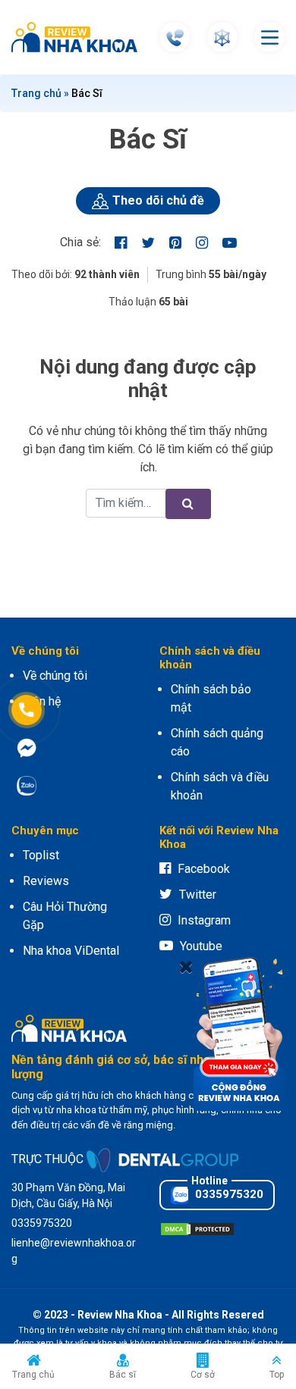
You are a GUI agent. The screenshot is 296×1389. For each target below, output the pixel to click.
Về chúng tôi (55, 675)
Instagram (204, 920)
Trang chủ (36, 93)
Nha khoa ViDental (71, 950)
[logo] (78, 37)
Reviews (46, 881)
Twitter (197, 894)
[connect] (222, 37)
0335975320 (227, 1194)
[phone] (175, 37)
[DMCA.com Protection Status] (197, 1229)
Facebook (204, 869)
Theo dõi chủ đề (158, 200)
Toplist (41, 855)
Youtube (201, 946)
